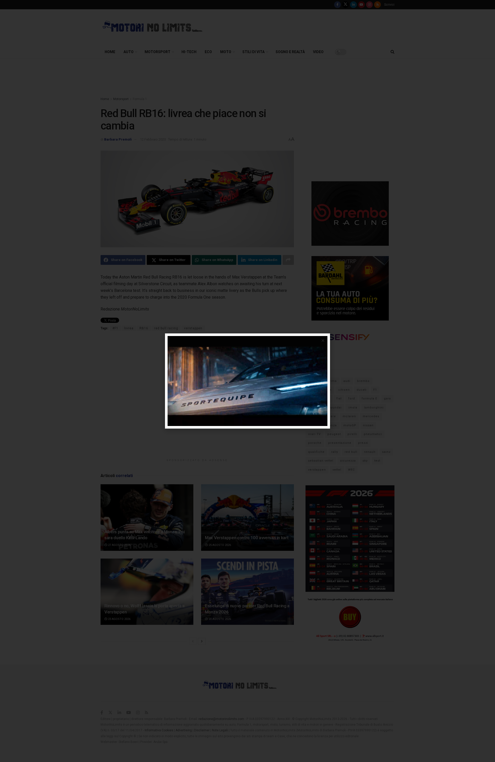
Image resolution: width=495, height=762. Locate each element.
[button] (323, 340)
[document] (247, 381)
